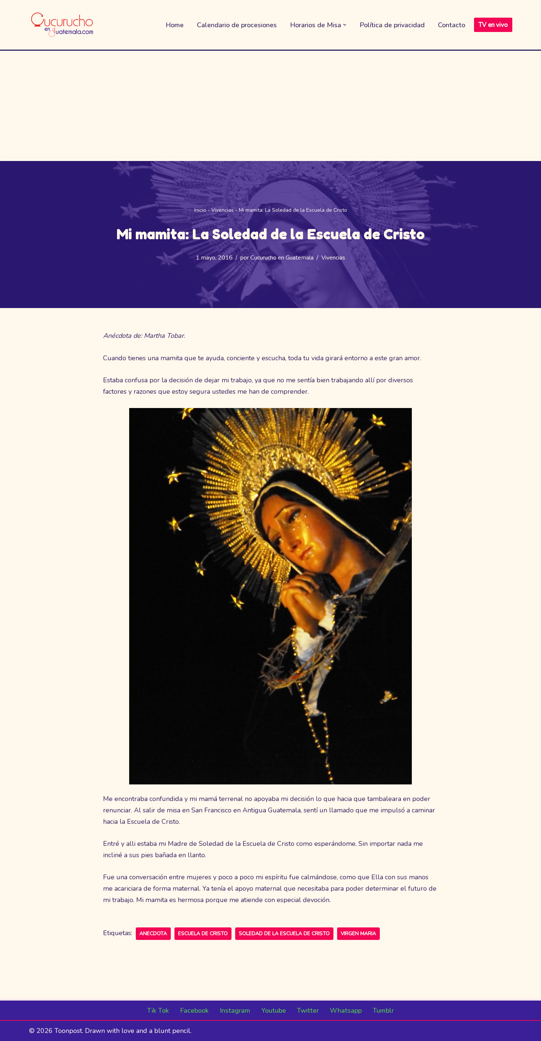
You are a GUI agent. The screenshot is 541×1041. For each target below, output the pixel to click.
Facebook (194, 1010)
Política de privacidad (392, 25)
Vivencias (222, 210)
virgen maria (358, 933)
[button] (344, 24)
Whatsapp (346, 1010)
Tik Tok (158, 1010)
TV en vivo (493, 25)
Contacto (451, 25)
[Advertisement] (270, 105)
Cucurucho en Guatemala (282, 258)
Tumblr (383, 1010)
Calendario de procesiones (237, 25)
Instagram (235, 1010)
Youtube (273, 1010)
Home (175, 25)
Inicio (200, 210)
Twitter (308, 1010)
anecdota (153, 933)
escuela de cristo (203, 933)
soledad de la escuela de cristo (284, 933)
